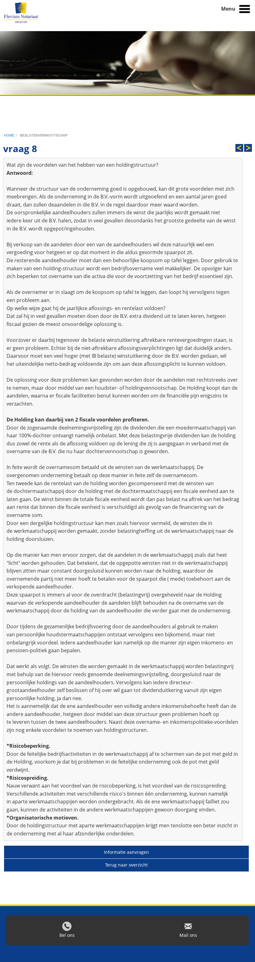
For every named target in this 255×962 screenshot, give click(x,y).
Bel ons (67, 935)
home (9, 135)
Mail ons (188, 935)
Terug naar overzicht (126, 865)
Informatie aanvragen (126, 852)
